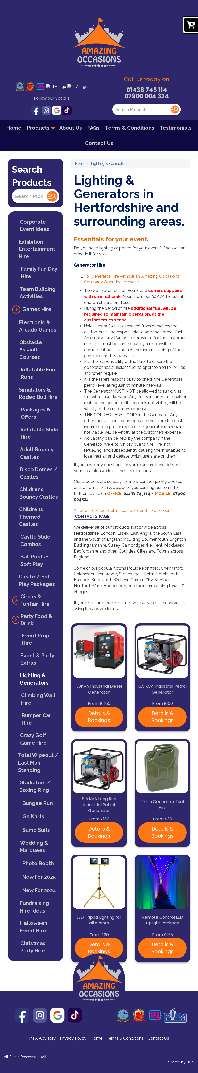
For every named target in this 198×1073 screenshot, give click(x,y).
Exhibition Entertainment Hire (37, 249)
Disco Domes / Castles (38, 473)
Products (39, 128)
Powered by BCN (179, 1062)
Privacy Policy (73, 1038)
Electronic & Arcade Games (37, 326)
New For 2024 (39, 890)
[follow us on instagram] (47, 110)
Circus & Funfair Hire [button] (35, 600)
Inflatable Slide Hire (40, 433)
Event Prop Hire (35, 639)
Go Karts (33, 816)
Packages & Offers (36, 413)
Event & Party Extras (37, 659)
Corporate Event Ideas (34, 225)
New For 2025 (39, 877)
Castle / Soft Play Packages (37, 580)
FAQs (93, 128)
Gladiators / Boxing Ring (35, 786)
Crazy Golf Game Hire (33, 739)
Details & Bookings (99, 717)
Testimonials (176, 128)
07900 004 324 (146, 96)
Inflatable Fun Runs (38, 373)
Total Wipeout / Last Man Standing (38, 762)
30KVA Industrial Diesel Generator (99, 689)
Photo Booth (38, 863)
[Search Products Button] (175, 109)
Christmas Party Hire (32, 947)
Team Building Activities (37, 293)
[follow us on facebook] (36, 110)
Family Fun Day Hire (39, 273)
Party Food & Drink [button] (37, 620)
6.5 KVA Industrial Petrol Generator (162, 689)
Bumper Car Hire (36, 719)
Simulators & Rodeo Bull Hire (38, 393)
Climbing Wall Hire (38, 699)
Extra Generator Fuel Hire (162, 805)
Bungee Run (37, 803)
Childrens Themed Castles (31, 516)
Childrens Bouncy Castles (38, 493)
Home (13, 128)
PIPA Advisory (42, 1038)
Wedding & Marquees (34, 847)
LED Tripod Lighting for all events (99, 920)
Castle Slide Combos (35, 540)
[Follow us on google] (57, 110)
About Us (70, 128)
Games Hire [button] (37, 309)
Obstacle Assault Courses (30, 349)
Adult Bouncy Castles (37, 453)
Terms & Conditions (129, 128)
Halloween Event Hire (33, 927)
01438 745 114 (146, 90)
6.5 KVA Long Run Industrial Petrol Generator (99, 805)
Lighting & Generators (34, 679)
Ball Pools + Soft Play (34, 560)
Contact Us (99, 143)
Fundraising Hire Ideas (34, 907)
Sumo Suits (36, 830)
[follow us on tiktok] (67, 110)
